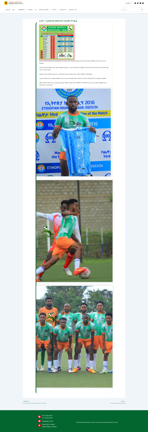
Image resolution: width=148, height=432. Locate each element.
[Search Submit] (142, 9)
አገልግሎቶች (21, 9)
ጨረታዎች (62, 9)
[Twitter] (138, 3)
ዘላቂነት (30, 9)
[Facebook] (135, 3)
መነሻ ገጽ (8, 9)
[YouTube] (143, 3)
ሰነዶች (54, 9)
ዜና (35, 9)
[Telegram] (140, 3)
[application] (15, 9)
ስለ (13, 9)
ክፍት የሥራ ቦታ (73, 9)
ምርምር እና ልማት (43, 9)
